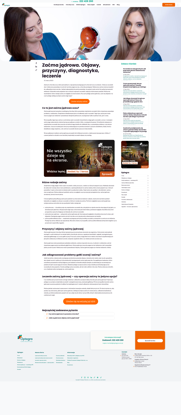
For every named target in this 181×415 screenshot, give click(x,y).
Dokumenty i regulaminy (72, 358)
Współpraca (20, 362)
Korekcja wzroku (59, 5)
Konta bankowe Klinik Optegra (24, 367)
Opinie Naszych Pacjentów (127, 204)
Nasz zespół (91, 5)
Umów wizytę (168, 4)
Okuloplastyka (59, 362)
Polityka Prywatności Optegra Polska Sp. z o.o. (77, 360)
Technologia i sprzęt (126, 187)
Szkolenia (124, 201)
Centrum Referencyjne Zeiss (128, 182)
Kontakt (123, 197)
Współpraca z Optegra (127, 178)
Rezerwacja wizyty (126, 185)
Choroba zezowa (59, 358)
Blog (118, 5)
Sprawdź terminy (150, 340)
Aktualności (106, 5)
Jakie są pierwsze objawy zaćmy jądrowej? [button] (64, 318)
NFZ (113, 5)
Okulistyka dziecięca (60, 360)
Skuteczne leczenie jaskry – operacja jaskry (44, 362)
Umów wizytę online (79, 101)
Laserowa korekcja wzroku (41, 355)
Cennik (99, 5)
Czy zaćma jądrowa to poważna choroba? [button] (64, 314)
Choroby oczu (70, 5)
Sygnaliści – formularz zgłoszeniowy (130, 206)
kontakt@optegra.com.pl (115, 343)
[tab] (79, 314)
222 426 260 (117, 340)
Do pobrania (124, 192)
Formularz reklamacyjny (127, 199)
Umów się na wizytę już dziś (80, 301)
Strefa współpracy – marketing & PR (130, 180)
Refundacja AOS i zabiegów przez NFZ (75, 355)
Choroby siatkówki (60, 355)
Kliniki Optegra (80, 5)
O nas (123, 175)
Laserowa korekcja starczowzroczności (43, 358)
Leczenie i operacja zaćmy (40, 360)
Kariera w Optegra (126, 189)
